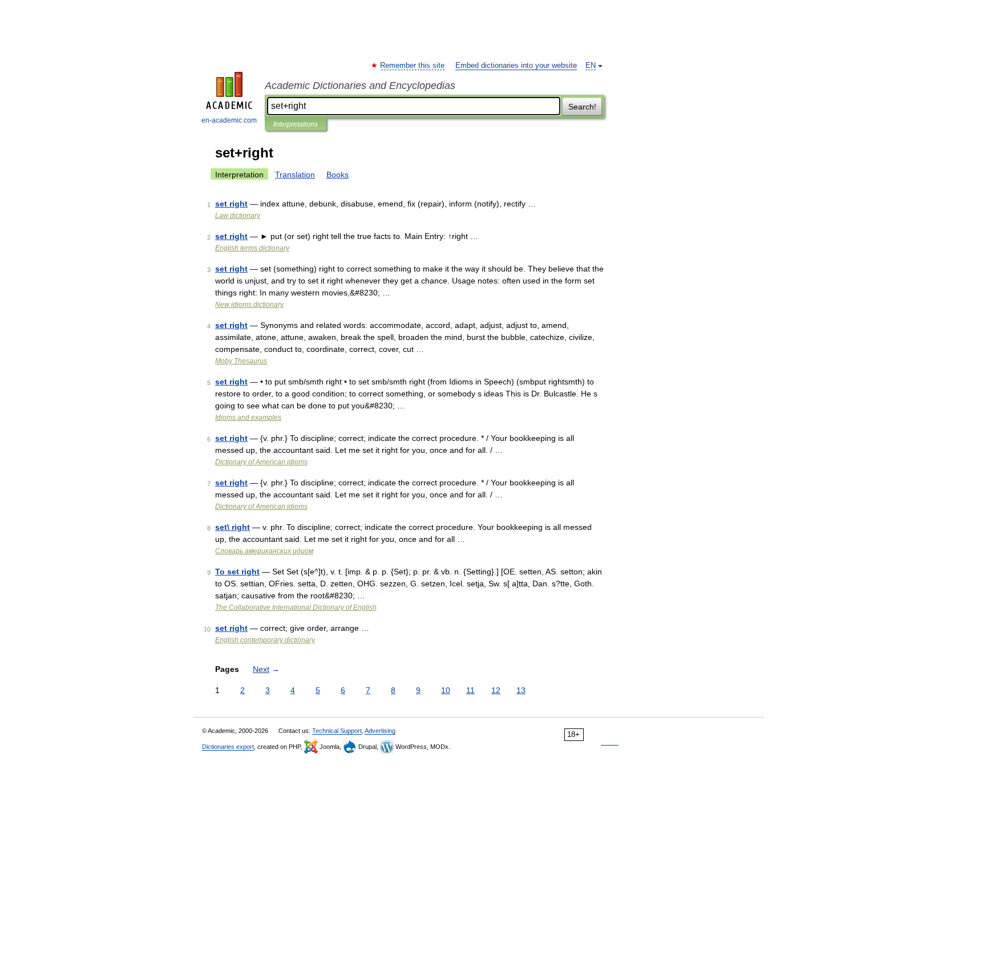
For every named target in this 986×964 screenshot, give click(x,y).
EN (590, 66)
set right (231, 203)
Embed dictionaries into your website (516, 66)
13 (521, 690)
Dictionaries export (228, 746)
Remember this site (412, 66)
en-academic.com (229, 120)
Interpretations (295, 124)
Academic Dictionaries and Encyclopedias (360, 85)
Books (337, 174)
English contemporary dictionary (265, 640)
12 (495, 690)
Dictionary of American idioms (261, 462)
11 (470, 690)
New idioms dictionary (249, 305)
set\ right (232, 527)
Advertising (380, 730)
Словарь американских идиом (264, 551)
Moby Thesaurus (241, 361)
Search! (582, 106)
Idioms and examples (248, 418)
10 (445, 690)
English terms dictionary (252, 248)
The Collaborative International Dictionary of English (296, 607)
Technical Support (337, 730)
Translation (295, 174)
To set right (237, 571)
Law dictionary (237, 216)
